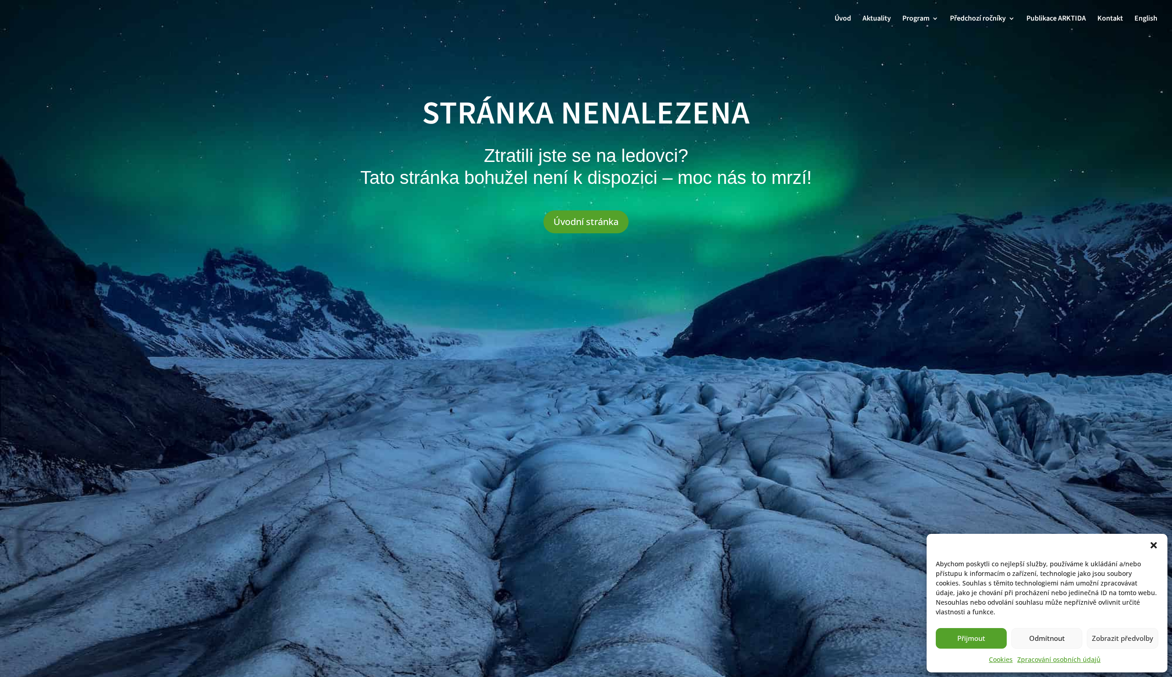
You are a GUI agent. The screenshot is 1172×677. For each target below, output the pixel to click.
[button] (1153, 545)
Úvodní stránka (586, 221)
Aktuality (877, 19)
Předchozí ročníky (978, 19)
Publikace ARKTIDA (1056, 19)
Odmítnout (1047, 638)
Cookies (1001, 659)
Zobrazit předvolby (1122, 638)
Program (915, 19)
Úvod (843, 19)
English (1145, 19)
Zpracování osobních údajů (1059, 659)
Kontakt (1110, 19)
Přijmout (971, 638)
